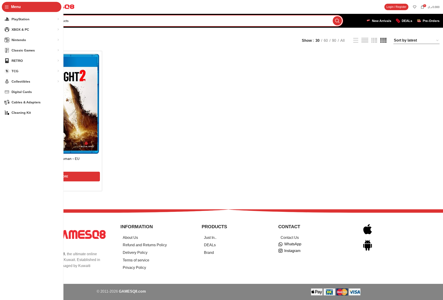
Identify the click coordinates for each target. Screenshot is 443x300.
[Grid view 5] (383, 40)
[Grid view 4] (374, 40)
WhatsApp (292, 244)
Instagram (292, 251)
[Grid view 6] (365, 40)
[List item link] (155, 238)
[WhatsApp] (280, 244)
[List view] (355, 40)
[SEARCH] (337, 20)
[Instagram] (280, 251)
